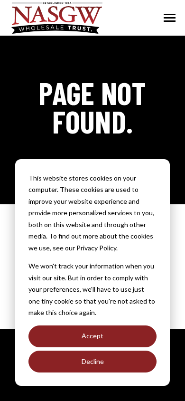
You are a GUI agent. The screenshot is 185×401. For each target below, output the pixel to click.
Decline (93, 361)
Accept (92, 336)
